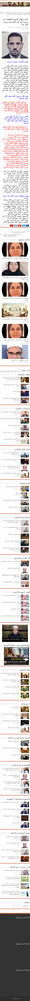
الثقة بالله (18, 493)
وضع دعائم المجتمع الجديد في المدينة (11, 870)
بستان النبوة (21, 12)
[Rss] (19, 999)
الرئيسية (27, 12)
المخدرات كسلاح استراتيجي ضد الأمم (11, 809)
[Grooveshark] (15, 999)
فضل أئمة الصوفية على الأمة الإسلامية (11, 693)
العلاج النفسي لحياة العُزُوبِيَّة (13, 568)
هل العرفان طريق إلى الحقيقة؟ (13, 486)
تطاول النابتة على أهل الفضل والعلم (12, 500)
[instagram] (13, 999)
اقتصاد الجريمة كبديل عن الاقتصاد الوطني (10, 802)
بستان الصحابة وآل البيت (11, 12)
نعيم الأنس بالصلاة (16, 707)
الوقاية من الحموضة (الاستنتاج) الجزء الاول (10, 615)
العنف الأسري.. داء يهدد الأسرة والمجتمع (11, 561)
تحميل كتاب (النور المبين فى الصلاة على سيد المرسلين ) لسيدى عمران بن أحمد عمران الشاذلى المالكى (11, 893)
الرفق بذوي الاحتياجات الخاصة (13, 843)
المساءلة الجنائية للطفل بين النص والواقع (10, 418)
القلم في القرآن (16, 391)
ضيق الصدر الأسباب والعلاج (14, 727)
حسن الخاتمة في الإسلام (14, 507)
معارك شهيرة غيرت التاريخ (14, 534)
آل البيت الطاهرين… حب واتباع (20, 360)
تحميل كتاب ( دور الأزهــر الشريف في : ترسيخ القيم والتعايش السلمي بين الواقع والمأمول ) (11, 885)
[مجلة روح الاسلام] (15, 4)
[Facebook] (18, 999)
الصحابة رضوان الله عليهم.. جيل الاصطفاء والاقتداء (15, 258)
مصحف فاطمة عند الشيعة (14, 741)
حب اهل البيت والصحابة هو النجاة (18, 231)
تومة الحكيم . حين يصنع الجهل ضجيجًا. (11, 581)
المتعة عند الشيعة (16, 754)
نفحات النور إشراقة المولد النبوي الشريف (10, 459)
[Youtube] (16, 999)
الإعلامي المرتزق (16, 822)
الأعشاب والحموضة (15, 609)
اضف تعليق (24, 28)
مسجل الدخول (10, 371)
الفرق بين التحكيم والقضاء (14, 425)
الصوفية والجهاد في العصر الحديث (12, 686)
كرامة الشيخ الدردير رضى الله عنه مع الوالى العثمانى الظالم (12, 235)
